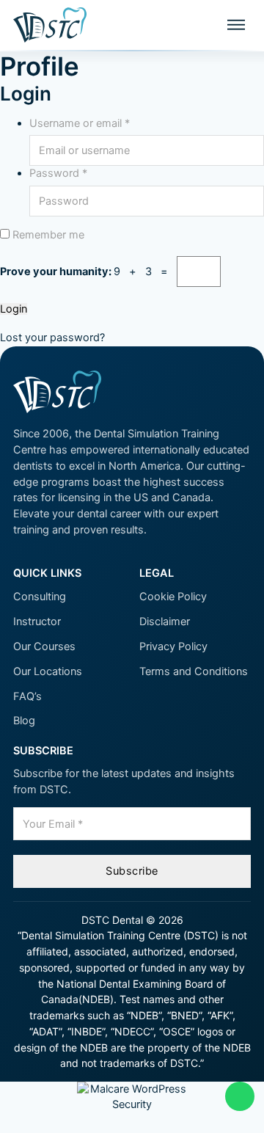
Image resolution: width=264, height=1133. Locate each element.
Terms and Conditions (193, 671)
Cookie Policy (173, 596)
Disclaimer (164, 621)
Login (13, 309)
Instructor (37, 621)
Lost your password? (52, 337)
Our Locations (47, 671)
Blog (24, 720)
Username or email (79, 123)
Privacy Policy (173, 646)
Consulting (39, 596)
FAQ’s (27, 696)
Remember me (47, 234)
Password (58, 173)
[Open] (236, 25)
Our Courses (44, 646)
